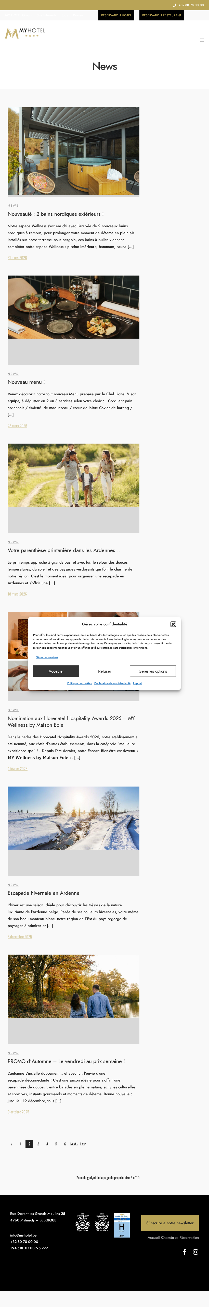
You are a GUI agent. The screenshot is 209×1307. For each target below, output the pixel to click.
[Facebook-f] (184, 1252)
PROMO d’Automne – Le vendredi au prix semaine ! (66, 1061)
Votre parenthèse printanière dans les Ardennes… (64, 550)
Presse (78, 15)
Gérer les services (47, 657)
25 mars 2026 (17, 425)
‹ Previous (11, 1144)
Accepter (56, 671)
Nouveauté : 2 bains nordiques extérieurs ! (56, 214)
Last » (83, 1144)
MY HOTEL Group (18, 15)
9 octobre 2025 (18, 1111)
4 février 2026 (18, 768)
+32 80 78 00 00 (191, 5)
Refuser (104, 671)
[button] (173, 624)
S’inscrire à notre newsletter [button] (170, 1223)
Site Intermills (47, 15)
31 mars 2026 (17, 257)
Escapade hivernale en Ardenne (44, 893)
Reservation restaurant (161, 15)
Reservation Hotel (116, 15)
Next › (74, 1143)
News (13, 205)
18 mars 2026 (17, 594)
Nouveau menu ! (26, 382)
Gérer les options (153, 671)
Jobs (65, 15)
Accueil (154, 1237)
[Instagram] (196, 1252)
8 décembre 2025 (20, 936)
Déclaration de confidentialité (112, 683)
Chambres (169, 1237)
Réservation (189, 1237)
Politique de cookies (79, 683)
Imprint (137, 683)
